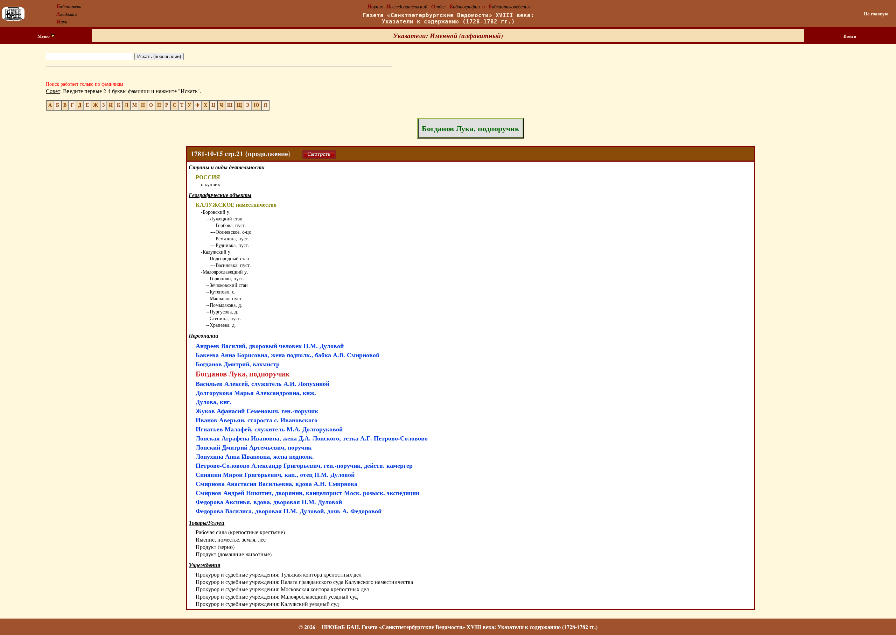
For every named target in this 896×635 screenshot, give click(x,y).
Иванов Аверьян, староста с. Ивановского (256, 419)
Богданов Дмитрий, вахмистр (238, 363)
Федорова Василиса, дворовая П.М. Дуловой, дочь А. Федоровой (289, 510)
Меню (44, 36)
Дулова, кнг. (213, 401)
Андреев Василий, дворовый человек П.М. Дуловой (270, 345)
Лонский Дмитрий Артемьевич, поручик (254, 447)
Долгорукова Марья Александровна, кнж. (256, 392)
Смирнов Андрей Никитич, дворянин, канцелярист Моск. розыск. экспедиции (307, 492)
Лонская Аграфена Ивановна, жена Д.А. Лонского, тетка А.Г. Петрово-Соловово (312, 438)
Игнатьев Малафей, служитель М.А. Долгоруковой (269, 428)
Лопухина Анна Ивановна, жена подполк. (255, 456)
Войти (850, 36)
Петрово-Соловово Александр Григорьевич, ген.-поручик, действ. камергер (304, 465)
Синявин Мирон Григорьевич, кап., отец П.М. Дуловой (275, 474)
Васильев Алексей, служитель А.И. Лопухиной (262, 383)
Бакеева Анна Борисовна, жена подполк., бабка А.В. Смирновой (287, 354)
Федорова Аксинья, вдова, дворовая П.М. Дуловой (269, 501)
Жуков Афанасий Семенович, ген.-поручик (257, 410)
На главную (876, 13)
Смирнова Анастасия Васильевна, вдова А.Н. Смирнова (276, 483)
